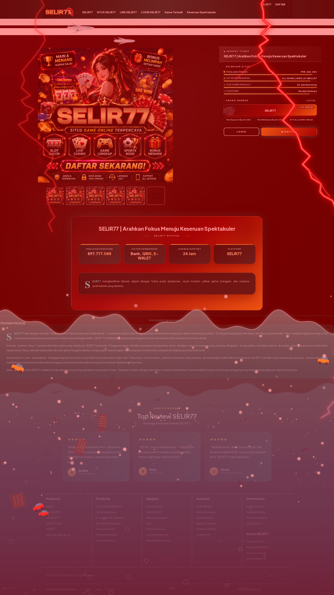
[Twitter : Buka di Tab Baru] (272, 589)
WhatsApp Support (157, 517)
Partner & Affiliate (256, 552)
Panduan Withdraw (106, 534)
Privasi (88, 589)
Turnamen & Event (106, 512)
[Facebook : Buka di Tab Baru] (266, 589)
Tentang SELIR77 (255, 541)
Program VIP (203, 534)
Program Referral (106, 540)
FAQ (148, 523)
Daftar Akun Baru (206, 512)
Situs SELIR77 (53, 512)
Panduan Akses (254, 506)
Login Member (204, 506)
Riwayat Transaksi (206, 523)
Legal (98, 589)
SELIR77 (96, 281)
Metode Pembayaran (108, 523)
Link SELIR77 (53, 517)
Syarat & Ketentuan (157, 534)
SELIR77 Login (54, 523)
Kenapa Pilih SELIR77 (257, 547)
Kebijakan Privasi (155, 528)
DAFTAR (290, 131)
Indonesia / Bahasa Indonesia (61, 589)
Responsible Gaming (158, 540)
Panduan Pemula (255, 512)
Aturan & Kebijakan (257, 517)
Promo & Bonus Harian (109, 506)
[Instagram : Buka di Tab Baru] (279, 589)
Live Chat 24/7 (154, 512)
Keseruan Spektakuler (58, 534)
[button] (278, 12)
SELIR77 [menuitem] (266, 4)
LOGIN (241, 131)
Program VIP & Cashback (110, 517)
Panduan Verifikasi (206, 528)
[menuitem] (87, 12)
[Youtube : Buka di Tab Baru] (286, 589)
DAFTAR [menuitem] (280, 4)
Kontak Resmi (254, 523)
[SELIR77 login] (60, 12)
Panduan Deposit (106, 528)
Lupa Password (204, 517)
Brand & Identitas (256, 558)
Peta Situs (111, 589)
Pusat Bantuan (154, 506)
